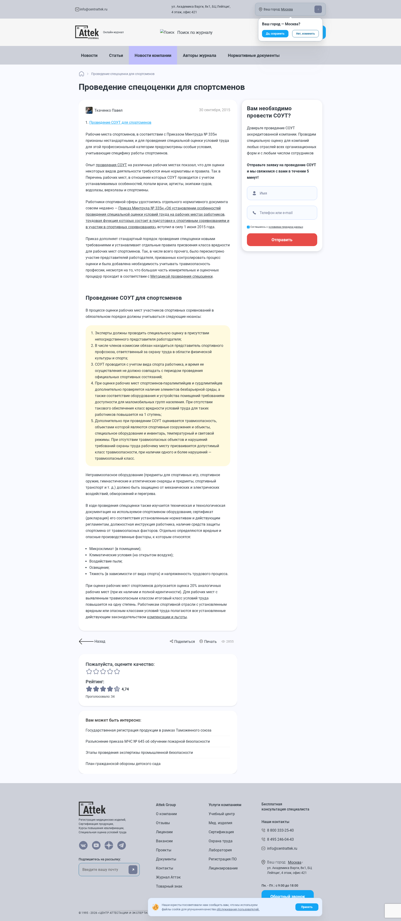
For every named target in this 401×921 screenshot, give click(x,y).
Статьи (116, 55)
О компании (166, 814)
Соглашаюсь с (276, 226)
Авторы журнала (199, 55)
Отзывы (163, 823)
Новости (89, 55)
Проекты (163, 850)
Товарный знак (169, 886)
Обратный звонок (287, 896)
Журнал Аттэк (168, 877)
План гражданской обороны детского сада (123, 764)
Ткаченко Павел (108, 110)
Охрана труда (221, 841)
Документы (166, 859)
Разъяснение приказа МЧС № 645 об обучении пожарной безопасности (148, 741)
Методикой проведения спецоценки (181, 276)
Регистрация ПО (223, 859)
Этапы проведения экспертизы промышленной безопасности (139, 752)
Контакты (164, 868)
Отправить (282, 239)
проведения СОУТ (111, 165)
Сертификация (221, 832)
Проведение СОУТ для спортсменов (120, 122)
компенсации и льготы (167, 617)
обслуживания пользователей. (238, 909)
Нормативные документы (254, 55)
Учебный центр (222, 814)
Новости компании (153, 55)
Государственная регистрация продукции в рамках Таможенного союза (148, 730)
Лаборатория (220, 850)
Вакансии (164, 841)
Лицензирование (223, 868)
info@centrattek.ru (93, 9)
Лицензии (164, 832)
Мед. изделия (220, 823)
